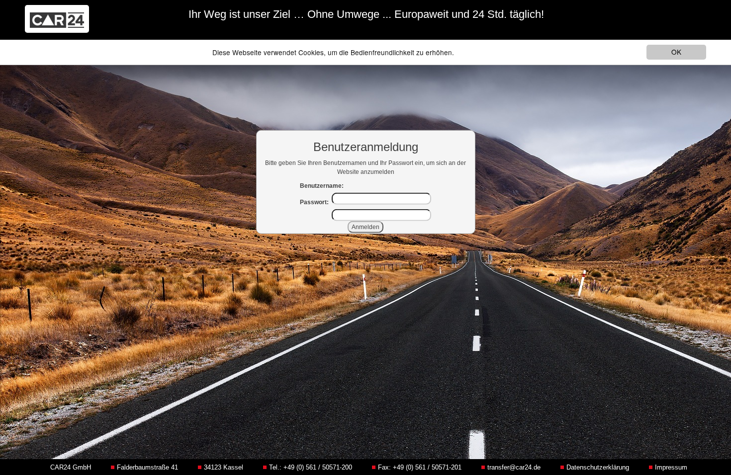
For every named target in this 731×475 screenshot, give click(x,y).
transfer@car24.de (514, 467)
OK (676, 52)
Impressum (671, 467)
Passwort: (314, 202)
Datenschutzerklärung (597, 467)
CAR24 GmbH (70, 467)
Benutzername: (322, 185)
